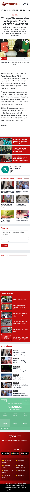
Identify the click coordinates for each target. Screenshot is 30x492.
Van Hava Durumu (22, 460)
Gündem (15, 15)
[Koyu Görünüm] (23, 4)
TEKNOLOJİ (16, 366)
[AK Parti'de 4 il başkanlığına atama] (22, 199)
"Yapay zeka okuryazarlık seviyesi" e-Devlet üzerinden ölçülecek (20, 370)
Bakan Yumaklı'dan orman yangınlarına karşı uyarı (6, 206)
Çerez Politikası (13, 483)
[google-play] (15, 453)
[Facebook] (9, 449)
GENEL (22, 10)
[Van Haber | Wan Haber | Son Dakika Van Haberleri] (11, 4)
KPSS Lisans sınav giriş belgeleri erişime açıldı (22, 219)
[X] (12, 449)
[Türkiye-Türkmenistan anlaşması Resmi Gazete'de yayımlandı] (15, 48)
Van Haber (16, 358)
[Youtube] (18, 449)
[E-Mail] (11, 171)
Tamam (20, 490)
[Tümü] (28, 346)
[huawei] (24, 453)
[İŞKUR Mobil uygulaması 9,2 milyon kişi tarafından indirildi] (7, 185)
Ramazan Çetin (6, 62)
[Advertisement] (15, 273)
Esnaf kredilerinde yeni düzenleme (20, 386)
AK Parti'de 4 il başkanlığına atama (21, 205)
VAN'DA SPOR (5, 10)
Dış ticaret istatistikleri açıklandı (19, 378)
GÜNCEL (15, 10)
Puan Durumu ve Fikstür (7, 471)
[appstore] (5, 453)
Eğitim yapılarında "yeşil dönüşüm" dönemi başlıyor (6, 220)
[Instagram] (15, 449)
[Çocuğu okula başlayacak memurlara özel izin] (22, 185)
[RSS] (21, 449)
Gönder (4, 245)
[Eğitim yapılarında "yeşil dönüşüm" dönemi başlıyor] (7, 213)
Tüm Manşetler (21, 470)
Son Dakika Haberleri (6, 476)
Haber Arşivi (21, 475)
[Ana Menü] (27, 4)
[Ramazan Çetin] (5, 169)
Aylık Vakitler (6, 428)
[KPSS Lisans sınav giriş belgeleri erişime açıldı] (22, 213)
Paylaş (5, 58)
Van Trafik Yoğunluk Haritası (20, 466)
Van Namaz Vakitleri (6, 466)
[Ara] (25, 4)
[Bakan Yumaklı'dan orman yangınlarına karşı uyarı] (7, 199)
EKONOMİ (16, 374)
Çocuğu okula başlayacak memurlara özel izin (22, 191)
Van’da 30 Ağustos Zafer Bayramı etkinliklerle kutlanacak (21, 362)
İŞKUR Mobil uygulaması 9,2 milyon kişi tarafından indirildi (7, 191)
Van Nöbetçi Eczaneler (6, 461)
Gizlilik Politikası (22, 483)
